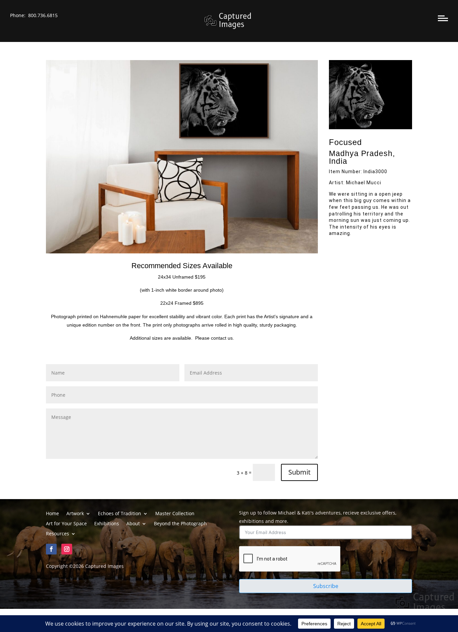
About (133, 524)
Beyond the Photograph (180, 524)
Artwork (75, 514)
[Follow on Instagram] (66, 549)
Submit (299, 472)
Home (52, 514)
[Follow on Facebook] (51, 549)
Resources (57, 534)
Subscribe (325, 586)
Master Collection (174, 514)
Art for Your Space (66, 524)
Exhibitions (106, 524)
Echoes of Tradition (119, 514)
